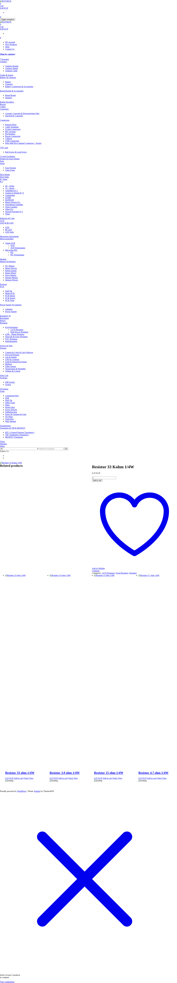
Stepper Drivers (11, 280)
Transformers (5, 426)
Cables (3, 107)
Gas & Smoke (11, 357)
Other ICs (9, 209)
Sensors (3, 348)
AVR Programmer (17, 248)
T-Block (8, 138)
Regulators (4, 318)
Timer (7, 214)
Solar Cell (4, 375)
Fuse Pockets (10, 168)
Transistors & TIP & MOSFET (12, 428)
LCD (2, 221)
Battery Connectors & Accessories (19, 86)
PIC (12, 252)
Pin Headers (10, 134)
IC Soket (3, 179)
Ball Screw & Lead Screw (16, 152)
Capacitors (4, 109)
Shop (7, 47)
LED (7, 227)
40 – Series (9, 186)
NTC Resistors (11, 339)
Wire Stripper (10, 421)
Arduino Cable (11, 71)
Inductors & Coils (7, 218)
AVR (12, 245)
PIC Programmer (17, 255)
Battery (8, 82)
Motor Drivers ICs (12, 202)
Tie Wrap (9, 417)
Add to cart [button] (18, 778)
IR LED (8, 230)
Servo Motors (10, 275)
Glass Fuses (10, 170)
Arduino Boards (11, 66)
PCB (2, 287)
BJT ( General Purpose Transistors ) (19, 432)
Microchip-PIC (11, 250)
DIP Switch (10, 382)
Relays (3, 321)
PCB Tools (9, 300)
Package (3, 284)
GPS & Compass (12, 359)
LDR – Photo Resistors (14, 334)
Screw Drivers (11, 410)
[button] (88, 54)
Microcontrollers (6, 239)
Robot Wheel (10, 273)
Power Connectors (12, 136)
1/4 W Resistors (16, 330)
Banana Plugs (10, 125)
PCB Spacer (10, 298)
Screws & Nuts (6, 346)
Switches (3, 378)
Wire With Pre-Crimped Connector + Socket (23, 143)
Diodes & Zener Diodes (10, 159)
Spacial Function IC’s (14, 212)
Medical (8, 364)
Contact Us (9, 49)
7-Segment (4, 59)
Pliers (7, 405)
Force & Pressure (12, 355)
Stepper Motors (11, 278)
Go (66, 449)
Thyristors (4, 389)
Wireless (3, 444)
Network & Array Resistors (16, 337)
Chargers (9, 84)
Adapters (9, 309)
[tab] (88, 54)
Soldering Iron (11, 412)
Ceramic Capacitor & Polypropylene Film (22, 113)
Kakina (37, 791)
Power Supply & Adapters (11, 305)
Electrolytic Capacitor (14, 116)
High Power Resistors (19, 332)
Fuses (2, 163)
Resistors (3, 323)
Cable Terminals (12, 127)
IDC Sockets (10, 131)
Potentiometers (11, 341)
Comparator (10, 195)
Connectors (4, 120)
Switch (8, 384)
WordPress (21, 791)
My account (10, 42)
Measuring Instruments (9, 236)
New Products (11, 44)
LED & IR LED (6, 223)
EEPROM (9, 200)
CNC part (4, 148)
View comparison (7, 982)
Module (3, 259)
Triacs (2, 441)
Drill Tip (8, 291)
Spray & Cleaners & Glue (15, 414)
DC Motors (10, 266)
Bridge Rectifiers (7, 102)
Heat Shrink (5, 174)
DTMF (8, 198)
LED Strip (9, 232)
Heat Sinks (4, 177)
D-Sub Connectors (12, 129)
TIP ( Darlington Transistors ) (17, 435)
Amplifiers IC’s (11, 191)
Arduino (3, 62)
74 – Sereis (9, 188)
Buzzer (3, 104)
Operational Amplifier (14, 205)
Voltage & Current (12, 371)
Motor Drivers (11, 268)
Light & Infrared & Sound (16, 362)
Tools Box (9, 419)
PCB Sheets (10, 296)
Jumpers (8, 98)
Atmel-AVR (10, 243)
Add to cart (97, 480)
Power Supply (11, 311)
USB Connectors (12, 141)
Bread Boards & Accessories (11, 91)
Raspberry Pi (5, 316)
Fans (2, 161)
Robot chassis (10, 271)
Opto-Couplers (11, 207)
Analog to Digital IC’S (14, 193)
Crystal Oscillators (7, 156)
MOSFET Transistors (14, 437)
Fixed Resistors (11, 327)
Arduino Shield (11, 68)
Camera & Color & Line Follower (19, 352)
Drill (7, 398)
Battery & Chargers (8, 77)
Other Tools (10, 403)
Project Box (10, 407)
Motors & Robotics (8, 261)
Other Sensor (10, 366)
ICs (1, 181)
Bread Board (10, 95)
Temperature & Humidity (15, 369)
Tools (2, 391)
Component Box (12, 396)
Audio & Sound (6, 75)
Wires (2, 446)
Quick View (28, 778)
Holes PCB (10, 293)
